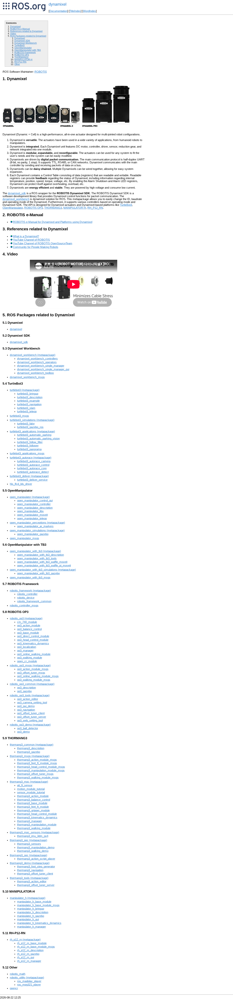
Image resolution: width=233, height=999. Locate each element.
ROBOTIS (40, 71)
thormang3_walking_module (33, 828)
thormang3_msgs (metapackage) (30, 756)
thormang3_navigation (30, 870)
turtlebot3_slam (26, 408)
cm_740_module (27, 622)
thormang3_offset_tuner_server (35, 885)
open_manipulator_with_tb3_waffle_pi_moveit (44, 565)
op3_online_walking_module (33, 654)
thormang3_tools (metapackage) (29, 878)
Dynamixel (15, 26)
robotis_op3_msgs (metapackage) (30, 665)
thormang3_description (30, 748)
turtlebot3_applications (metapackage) (32, 431)
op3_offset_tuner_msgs (31, 672)
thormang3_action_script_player (36, 858)
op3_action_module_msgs (32, 669)
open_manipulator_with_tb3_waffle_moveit (42, 561)
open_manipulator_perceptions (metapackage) (37, 522)
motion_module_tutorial (31, 789)
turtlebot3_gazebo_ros (30, 427)
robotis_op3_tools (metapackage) (30, 695)
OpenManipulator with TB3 (27, 50)
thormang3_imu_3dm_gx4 (32, 836)
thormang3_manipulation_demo (35, 847)
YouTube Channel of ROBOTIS (31, 239)
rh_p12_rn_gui (25, 957)
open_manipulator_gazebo (32, 534)
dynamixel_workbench (16, 199)
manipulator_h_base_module (34, 901)
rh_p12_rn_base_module (32, 943)
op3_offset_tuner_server (31, 716)
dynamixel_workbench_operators (37, 362)
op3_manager (25, 650)
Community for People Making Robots (35, 247)
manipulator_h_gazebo (30, 916)
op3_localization (26, 646)
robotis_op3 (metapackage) (26, 618)
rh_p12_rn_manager (29, 961)
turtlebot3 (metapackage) (25, 390)
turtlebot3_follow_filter (30, 442)
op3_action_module (28, 625)
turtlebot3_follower (28, 445)
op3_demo (23, 731)
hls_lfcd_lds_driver (21, 484)
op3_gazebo (24, 691)
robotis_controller (27, 594)
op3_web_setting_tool (30, 720)
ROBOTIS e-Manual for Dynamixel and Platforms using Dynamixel (52, 222)
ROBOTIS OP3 (21, 55)
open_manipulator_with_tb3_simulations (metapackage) (43, 569)
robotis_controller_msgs (24, 605)
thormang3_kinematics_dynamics (37, 817)
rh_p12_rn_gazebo (28, 953)
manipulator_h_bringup (30, 908)
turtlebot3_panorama (29, 449)
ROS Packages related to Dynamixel (28, 36)
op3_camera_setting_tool (32, 702)
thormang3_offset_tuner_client (35, 873)
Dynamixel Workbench (25, 43)
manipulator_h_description (32, 912)
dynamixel (16, 329)
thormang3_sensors (29, 843)
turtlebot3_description (29, 397)
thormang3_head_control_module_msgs (41, 766)
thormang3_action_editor (31, 881)
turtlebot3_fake (26, 423)
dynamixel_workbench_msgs (27, 377)
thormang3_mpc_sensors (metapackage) (34, 832)
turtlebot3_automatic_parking (34, 434)
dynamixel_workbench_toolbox (35, 373)
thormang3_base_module (32, 803)
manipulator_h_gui (28, 919)
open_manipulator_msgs (24, 538)
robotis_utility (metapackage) (27, 977)
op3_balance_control (29, 629)
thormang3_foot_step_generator (36, 866)
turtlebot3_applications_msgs (27, 453)
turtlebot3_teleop (27, 411)
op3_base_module (28, 632)
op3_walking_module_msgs (33, 679)
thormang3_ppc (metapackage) (28, 840)
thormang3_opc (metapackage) (28, 855)
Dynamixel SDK (22, 40)
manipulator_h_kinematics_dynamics (39, 923)
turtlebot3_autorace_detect (33, 472)
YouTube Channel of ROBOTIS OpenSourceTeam (42, 243)
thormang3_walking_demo (32, 850)
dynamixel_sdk (17, 193)
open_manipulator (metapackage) (30, 497)
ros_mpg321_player (29, 984)
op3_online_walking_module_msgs (38, 676)
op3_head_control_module (32, 639)
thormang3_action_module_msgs (37, 759)
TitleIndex (75, 11)
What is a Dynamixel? (26, 236)
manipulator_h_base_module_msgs (38, 905)
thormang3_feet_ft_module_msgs (37, 763)
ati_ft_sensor (24, 785)
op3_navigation (26, 709)
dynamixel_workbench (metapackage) (32, 355)
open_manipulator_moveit (32, 514)
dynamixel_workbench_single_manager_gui (43, 369)
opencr (14, 988)
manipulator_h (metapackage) (27, 898)
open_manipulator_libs (30, 511)
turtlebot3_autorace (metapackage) (30, 457)
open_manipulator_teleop (32, 518)
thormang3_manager (29, 821)
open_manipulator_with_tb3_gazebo (38, 573)
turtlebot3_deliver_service (32, 479)
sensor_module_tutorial (31, 792)
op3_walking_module (29, 657)
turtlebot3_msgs (19, 415)
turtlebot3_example (28, 400)
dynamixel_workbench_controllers (37, 358)
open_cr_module (27, 661)
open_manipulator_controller (34, 504)
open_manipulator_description (35, 507)
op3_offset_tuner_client (31, 713)
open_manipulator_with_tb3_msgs (30, 577)
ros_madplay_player (29, 981)
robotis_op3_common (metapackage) (32, 684)
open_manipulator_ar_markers (35, 526)
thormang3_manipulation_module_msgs (41, 770)
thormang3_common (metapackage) (31, 744)
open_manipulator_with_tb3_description (40, 554)
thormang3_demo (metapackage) (30, 863)
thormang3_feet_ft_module (33, 806)
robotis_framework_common (34, 601)
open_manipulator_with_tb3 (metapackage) (35, 551)
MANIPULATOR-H (23, 59)
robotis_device (25, 597)
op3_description (26, 687)
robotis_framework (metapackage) (30, 590)
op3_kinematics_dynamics (33, 643)
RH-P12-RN (20, 62)
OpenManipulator (23, 48)
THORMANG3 (21, 57)
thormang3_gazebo (28, 751)
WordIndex (89, 11)
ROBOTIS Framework (25, 52)
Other (17, 64)
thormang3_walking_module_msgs (38, 777)
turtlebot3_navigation (29, 404)
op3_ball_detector (27, 728)
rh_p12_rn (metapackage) (25, 939)
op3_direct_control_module (33, 636)
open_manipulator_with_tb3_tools (37, 558)
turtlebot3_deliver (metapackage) (29, 476)
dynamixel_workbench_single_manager (40, 365)
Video (13, 33)
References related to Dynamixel (26, 31)
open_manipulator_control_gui (35, 500)
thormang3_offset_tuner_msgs (35, 773)
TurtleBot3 (19, 45)
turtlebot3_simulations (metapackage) (32, 420)
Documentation (58, 11)
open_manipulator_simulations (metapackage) (37, 530)
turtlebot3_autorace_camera (33, 461)
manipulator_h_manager (31, 926)
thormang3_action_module (33, 796)
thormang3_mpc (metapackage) (29, 781)
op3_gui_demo (26, 706)
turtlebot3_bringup (27, 393)
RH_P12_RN (95, 207)
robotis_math (17, 973)
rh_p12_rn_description (30, 950)
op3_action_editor (27, 699)
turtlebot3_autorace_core (32, 468)
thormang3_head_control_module (37, 813)
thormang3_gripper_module (33, 810)
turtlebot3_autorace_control (33, 464)
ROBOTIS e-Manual (20, 29)
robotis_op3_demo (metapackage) (30, 724)
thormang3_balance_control (33, 799)
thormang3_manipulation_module (36, 824)
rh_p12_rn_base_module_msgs (36, 946)
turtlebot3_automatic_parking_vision (38, 438)
